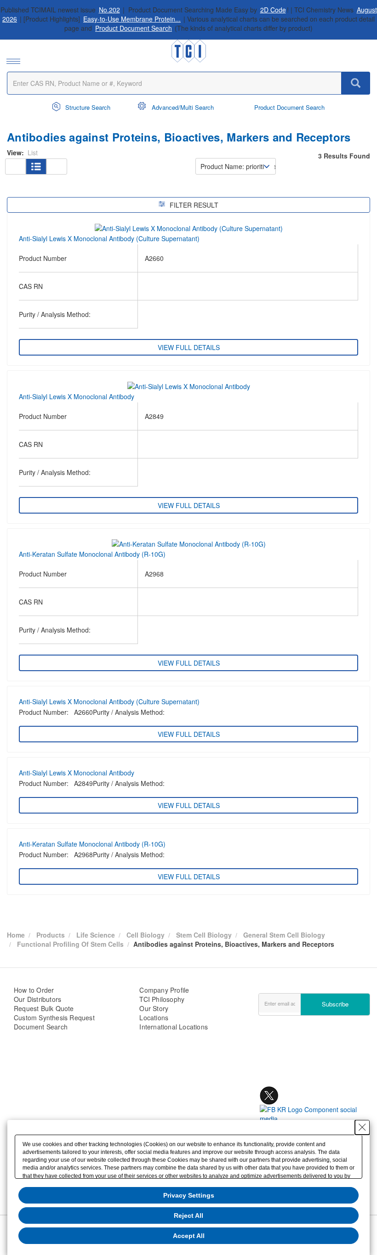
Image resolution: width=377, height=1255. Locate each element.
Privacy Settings (188, 1195)
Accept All (189, 1235)
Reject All (188, 1215)
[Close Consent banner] (362, 1127)
